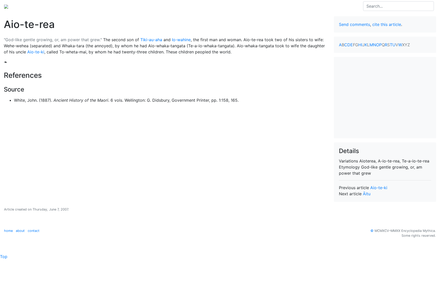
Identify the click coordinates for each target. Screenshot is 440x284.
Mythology (24, 6)
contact (33, 231)
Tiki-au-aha (151, 39)
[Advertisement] (385, 97)
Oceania (46, 6)
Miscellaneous (128, 6)
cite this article (386, 24)
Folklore (103, 6)
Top (3, 256)
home (8, 231)
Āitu (366, 193)
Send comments (354, 24)
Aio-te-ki (35, 51)
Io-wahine (181, 39)
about (20, 231)
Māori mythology (75, 6)
